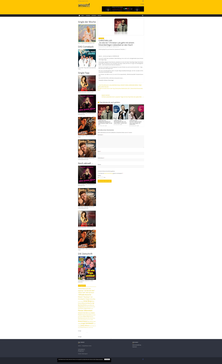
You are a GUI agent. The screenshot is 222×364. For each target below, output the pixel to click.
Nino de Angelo (90, 319)
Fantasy (92, 308)
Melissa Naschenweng (91, 318)
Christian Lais (116, 46)
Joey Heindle (93, 314)
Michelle (84, 319)
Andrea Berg (92, 299)
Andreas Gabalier (80, 301)
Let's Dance (80, 316)
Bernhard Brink (82, 305)
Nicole (87, 319)
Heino (89, 313)
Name (99, 151)
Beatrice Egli (91, 303)
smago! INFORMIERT (87, 323)
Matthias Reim (84, 318)
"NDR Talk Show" (89, 292)
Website (99, 164)
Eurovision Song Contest (84, 308)
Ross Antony (90, 321)
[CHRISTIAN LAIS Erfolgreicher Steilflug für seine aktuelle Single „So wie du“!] (105, 105)
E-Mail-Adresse (101, 158)
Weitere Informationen (99, 359)
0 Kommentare (110, 46)
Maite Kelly (86, 316)
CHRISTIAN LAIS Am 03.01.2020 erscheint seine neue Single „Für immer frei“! (135, 122)
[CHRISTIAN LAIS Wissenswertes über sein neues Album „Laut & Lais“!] (120, 105)
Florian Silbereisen (85, 310)
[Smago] (79, 15)
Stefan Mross (85, 326)
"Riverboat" (86, 297)
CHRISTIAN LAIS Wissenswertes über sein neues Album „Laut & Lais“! (120, 122)
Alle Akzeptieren (107, 359)
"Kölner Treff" (81, 292)
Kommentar (100, 134)
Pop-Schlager (101, 38)
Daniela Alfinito (89, 305)
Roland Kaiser (82, 321)
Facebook (88, 15)
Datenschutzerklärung (108, 173)
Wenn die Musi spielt (90, 327)
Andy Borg (87, 301)
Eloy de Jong (93, 306)
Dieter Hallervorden (87, 306)
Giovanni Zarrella (83, 313)
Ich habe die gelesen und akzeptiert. (111, 173)
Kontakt (99, 15)
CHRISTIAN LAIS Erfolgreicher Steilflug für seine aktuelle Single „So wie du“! (105, 122)
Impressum (134, 346)
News (82, 15)
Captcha (99, 175)
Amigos (87, 299)
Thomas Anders (92, 325)
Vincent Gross (83, 327)
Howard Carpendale (86, 314)
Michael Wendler (80, 319)
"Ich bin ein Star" (89, 290)
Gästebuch (94, 15)
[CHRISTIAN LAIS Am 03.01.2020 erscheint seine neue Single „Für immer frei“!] (136, 105)
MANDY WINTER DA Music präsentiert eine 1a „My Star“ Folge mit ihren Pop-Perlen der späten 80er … (123, 96)
